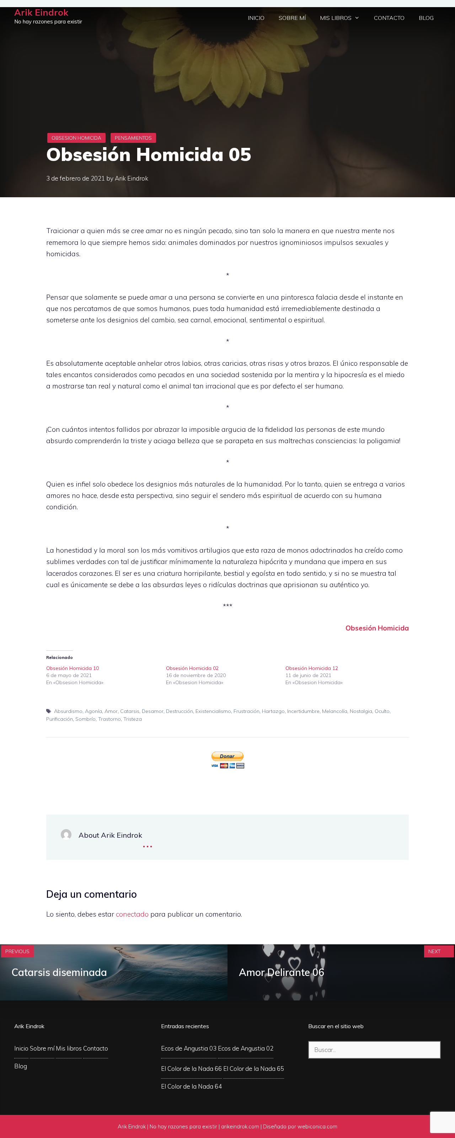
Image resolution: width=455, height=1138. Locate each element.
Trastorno (109, 719)
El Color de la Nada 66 (191, 1068)
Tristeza (132, 719)
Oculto (382, 711)
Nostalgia (361, 711)
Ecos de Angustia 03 (188, 1048)
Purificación (59, 719)
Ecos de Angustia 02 (245, 1048)
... (147, 841)
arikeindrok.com (240, 1126)
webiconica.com (317, 1126)
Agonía (93, 711)
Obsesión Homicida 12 (311, 668)
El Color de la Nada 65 (253, 1068)
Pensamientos (133, 138)
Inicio (256, 17)
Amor (111, 711)
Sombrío (85, 719)
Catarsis (129, 711)
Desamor (153, 711)
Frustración (246, 711)
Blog (426, 17)
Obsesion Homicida (76, 138)
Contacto (389, 17)
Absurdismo (68, 711)
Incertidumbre (303, 711)
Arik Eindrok (41, 12)
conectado (132, 914)
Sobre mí (292, 17)
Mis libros (336, 17)
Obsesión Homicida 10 (72, 668)
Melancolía (334, 711)
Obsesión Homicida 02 (192, 668)
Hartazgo (273, 711)
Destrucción (179, 711)
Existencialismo (213, 711)
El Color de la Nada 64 (191, 1086)
